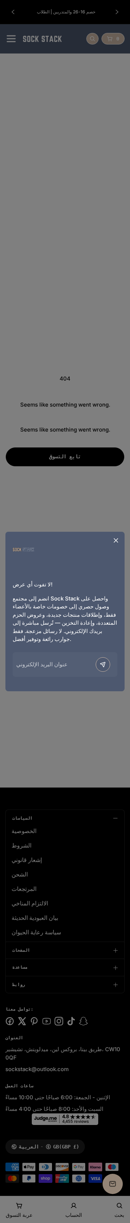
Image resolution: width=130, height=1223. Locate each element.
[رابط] (23, 549)
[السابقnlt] (103, 664)
